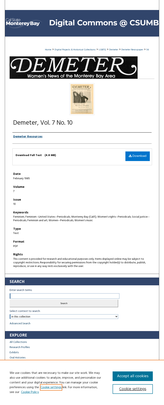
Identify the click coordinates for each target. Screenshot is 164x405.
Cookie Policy (30, 392)
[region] (82, 382)
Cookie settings (51, 387)
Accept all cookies (132, 376)
